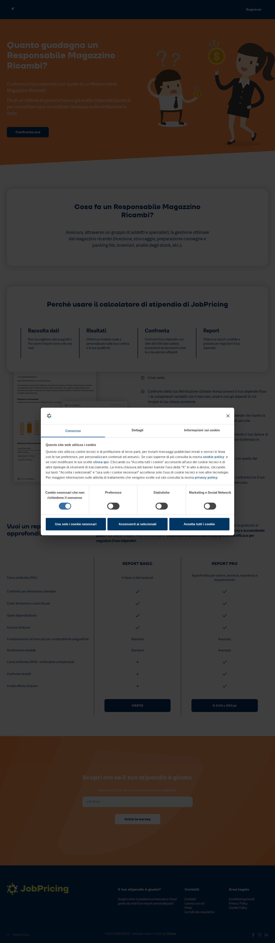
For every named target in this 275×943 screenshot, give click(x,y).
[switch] (113, 506)
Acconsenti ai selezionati (138, 524)
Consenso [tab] (73, 431)
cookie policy (213, 457)
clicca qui (100, 462)
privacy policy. (206, 477)
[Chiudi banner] (227, 415)
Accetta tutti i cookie (199, 524)
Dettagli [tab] (138, 430)
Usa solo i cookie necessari (75, 524)
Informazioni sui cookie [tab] (202, 430)
